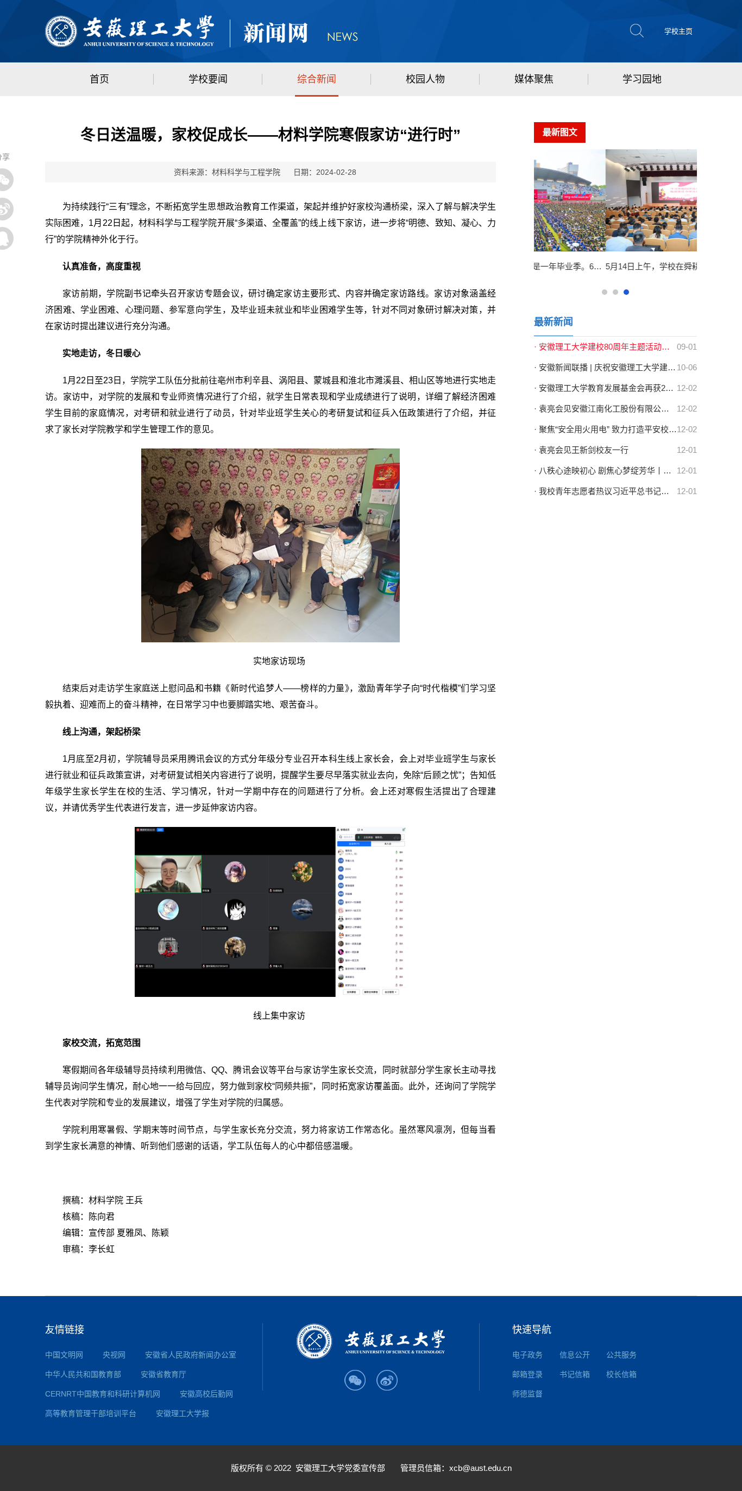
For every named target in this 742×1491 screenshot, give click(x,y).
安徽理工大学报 (182, 1413)
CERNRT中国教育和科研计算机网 (102, 1393)
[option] (623, 215)
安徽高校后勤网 (206, 1393)
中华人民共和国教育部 (83, 1374)
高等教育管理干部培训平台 (90, 1413)
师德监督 (527, 1393)
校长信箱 (621, 1374)
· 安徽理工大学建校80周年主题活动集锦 (605, 346)
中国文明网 (64, 1354)
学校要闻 (208, 79)
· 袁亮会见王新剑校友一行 (581, 449)
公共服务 (621, 1354)
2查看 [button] (615, 292)
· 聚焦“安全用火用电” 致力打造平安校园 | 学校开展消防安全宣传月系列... (605, 429)
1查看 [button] (604, 292)
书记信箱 (574, 1374)
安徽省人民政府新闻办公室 (190, 1354)
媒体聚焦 (534, 79)
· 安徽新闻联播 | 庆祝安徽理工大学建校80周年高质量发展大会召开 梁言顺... (605, 367)
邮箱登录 (527, 1374)
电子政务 (527, 1354)
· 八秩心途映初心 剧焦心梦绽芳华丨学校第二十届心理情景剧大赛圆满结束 (605, 470)
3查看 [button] (626, 292)
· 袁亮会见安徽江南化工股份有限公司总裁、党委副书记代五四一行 (605, 408)
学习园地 (642, 79)
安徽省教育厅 (163, 1374)
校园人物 (425, 79)
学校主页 (678, 31)
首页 (99, 79)
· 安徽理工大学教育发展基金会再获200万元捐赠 (605, 388)
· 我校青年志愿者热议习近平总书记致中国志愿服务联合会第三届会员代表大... (605, 491)
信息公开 (574, 1354)
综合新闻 (316, 79)
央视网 (114, 1354)
